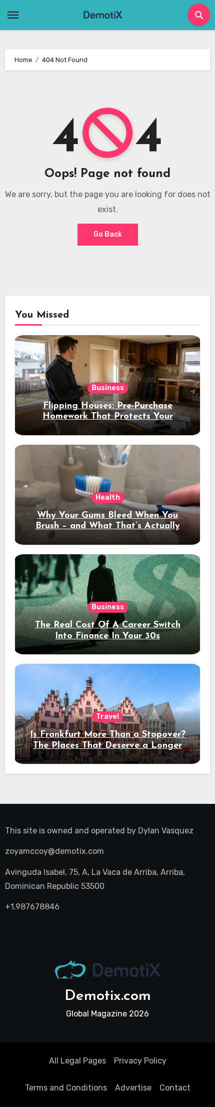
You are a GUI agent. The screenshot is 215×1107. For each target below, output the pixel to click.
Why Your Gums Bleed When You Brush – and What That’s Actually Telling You (108, 526)
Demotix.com (107, 996)
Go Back (108, 234)
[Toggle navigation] (13, 15)
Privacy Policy (140, 1060)
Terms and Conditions (66, 1087)
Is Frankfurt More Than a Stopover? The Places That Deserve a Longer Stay (108, 745)
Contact (175, 1087)
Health (108, 497)
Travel (107, 716)
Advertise (133, 1087)
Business (108, 388)
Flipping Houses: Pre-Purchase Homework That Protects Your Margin (107, 417)
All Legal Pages (77, 1060)
